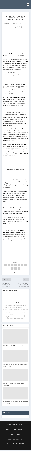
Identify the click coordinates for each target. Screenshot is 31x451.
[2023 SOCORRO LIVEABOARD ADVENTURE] (15, 393)
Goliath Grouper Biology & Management (15, 364)
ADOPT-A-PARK (15, 434)
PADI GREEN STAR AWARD (15, 444)
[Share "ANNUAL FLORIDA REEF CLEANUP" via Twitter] (9, 265)
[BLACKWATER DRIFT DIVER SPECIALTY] (15, 375)
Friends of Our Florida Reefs (11, 61)
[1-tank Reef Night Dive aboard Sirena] (15, 336)
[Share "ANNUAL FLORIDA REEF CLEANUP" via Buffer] (25, 265)
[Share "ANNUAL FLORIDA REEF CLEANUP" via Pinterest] (19, 265)
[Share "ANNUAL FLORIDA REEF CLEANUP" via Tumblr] (15, 265)
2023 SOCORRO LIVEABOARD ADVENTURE (15, 402)
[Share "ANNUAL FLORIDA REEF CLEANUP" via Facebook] (5, 265)
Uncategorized (16, 27)
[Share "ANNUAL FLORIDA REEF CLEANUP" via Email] (15, 268)
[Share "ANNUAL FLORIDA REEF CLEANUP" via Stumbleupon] (12, 268)
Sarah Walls (14, 23)
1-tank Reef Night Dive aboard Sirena (14, 346)
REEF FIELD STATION (15, 439)
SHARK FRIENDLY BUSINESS (15, 429)
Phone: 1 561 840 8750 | (15, 424)
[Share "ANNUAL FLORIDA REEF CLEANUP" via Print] (19, 268)
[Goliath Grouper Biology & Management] (15, 356)
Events (7, 27)
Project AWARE (23, 193)
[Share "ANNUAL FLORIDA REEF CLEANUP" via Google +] (12, 265)
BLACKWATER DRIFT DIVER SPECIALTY (14, 383)
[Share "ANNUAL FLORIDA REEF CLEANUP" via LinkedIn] (22, 265)
